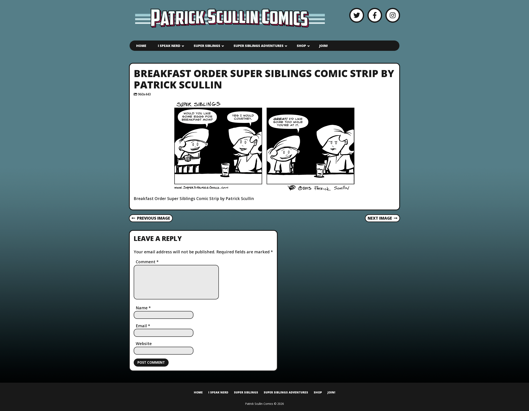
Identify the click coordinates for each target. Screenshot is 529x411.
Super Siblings (207, 45)
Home (141, 45)
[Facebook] (374, 15)
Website (144, 343)
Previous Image (153, 218)
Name (143, 308)
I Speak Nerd (169, 45)
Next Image (380, 218)
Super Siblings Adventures (259, 45)
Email (143, 326)
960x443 (144, 94)
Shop (301, 45)
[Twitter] (356, 15)
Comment (147, 261)
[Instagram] (392, 15)
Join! (323, 45)
